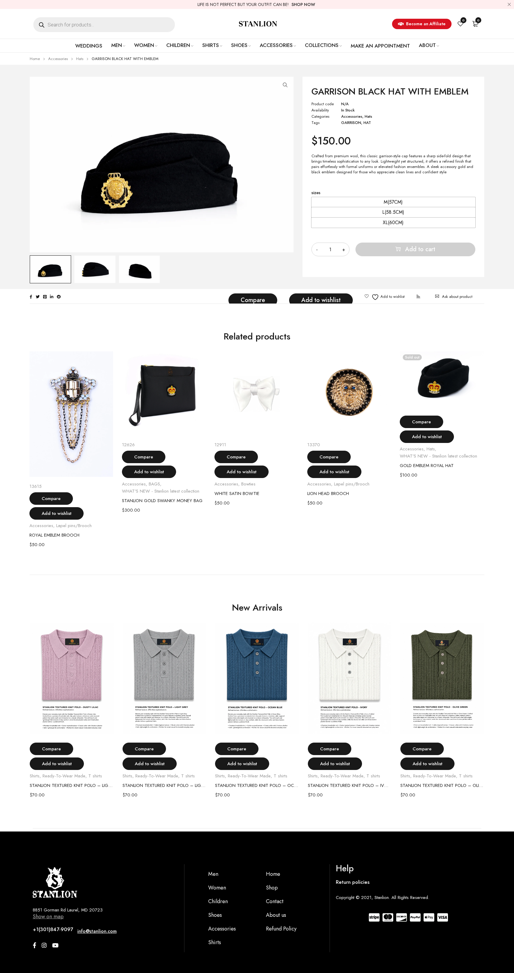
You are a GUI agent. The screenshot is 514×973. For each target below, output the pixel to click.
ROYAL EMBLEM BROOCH (54, 535)
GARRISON (351, 122)
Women (217, 888)
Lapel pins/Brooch (74, 525)
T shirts (95, 776)
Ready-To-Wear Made (64, 776)
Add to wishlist (321, 300)
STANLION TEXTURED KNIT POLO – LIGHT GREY (164, 785)
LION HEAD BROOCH (328, 493)
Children (218, 901)
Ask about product (457, 296)
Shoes (215, 915)
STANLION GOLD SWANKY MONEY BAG (162, 500)
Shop (272, 888)
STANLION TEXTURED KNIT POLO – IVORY (350, 785)
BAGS (154, 484)
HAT (367, 122)
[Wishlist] (385, 297)
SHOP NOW (303, 4)
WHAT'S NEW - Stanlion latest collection (160, 491)
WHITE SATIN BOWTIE (236, 493)
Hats (79, 59)
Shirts (35, 776)
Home (35, 59)
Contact (274, 901)
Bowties (248, 484)
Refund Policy (281, 929)
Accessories (58, 59)
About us (276, 915)
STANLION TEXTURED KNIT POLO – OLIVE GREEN (442, 785)
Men (213, 874)
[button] (285, 85)
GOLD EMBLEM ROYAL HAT (427, 465)
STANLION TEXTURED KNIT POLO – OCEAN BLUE (257, 785)
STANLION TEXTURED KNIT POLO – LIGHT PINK (72, 785)
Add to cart (420, 249)
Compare (253, 300)
